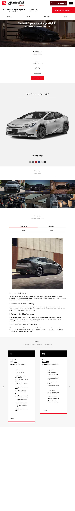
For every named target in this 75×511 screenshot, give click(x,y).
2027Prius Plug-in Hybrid (13, 9)
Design (23, 230)
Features (47, 16)
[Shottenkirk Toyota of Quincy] (16, 3)
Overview (9, 16)
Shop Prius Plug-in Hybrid (62, 10)
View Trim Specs (37, 78)
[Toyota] (4, 3)
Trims (65, 16)
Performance (23, 226)
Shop (12, 418)
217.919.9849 (59, 3)
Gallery (28, 16)
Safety (51, 230)
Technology (51, 226)
